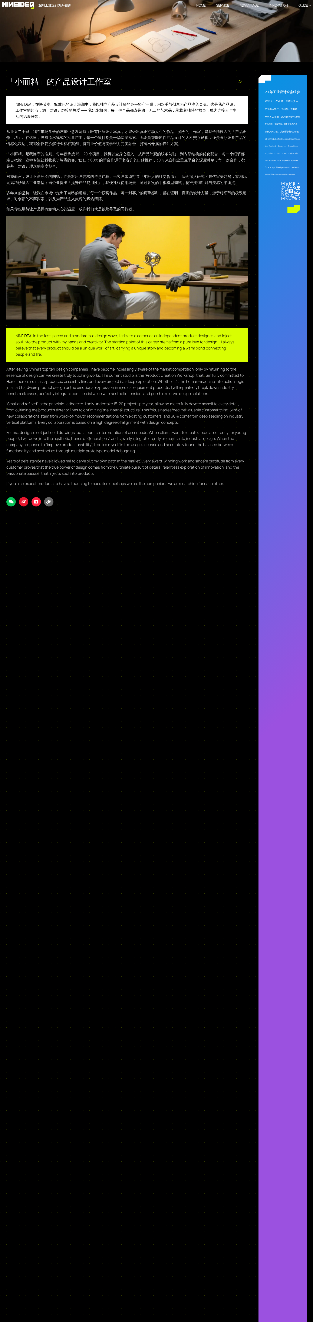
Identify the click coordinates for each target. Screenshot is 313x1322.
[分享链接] (48, 501)
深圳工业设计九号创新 (54, 5)
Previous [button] (5, 31)
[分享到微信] (11, 501)
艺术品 (166, 110)
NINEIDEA (23, 104)
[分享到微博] (23, 501)
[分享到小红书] (36, 501)
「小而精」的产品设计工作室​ (58, 81)
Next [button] (308, 31)
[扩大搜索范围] (240, 81)
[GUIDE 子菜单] (310, 5)
